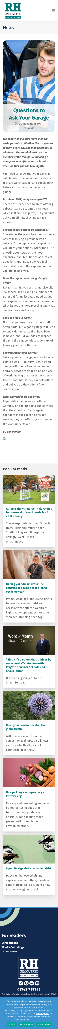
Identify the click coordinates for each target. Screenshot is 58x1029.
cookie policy (42, 1013)
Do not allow (26, 1024)
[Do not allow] (54, 1013)
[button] (53, 10)
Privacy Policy (37, 1019)
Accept (12, 1024)
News (30, 128)
